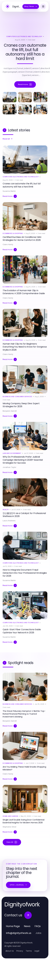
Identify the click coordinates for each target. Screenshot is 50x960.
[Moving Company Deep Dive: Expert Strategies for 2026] (25, 109)
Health (6, 509)
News (27, 926)
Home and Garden (10, 816)
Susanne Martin (9, 191)
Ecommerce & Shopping (13, 233)
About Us (9, 951)
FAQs (38, 926)
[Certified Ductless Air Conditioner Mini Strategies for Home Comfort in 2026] (25, 97)
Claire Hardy (8, 244)
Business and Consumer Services (17, 396)
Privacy (19, 951)
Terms (29, 951)
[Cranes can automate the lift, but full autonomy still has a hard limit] (10, 97)
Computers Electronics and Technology (24, 36)
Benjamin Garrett (10, 411)
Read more (23, 84)
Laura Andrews (9, 520)
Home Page (13, 926)
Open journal (17, 885)
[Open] (43, 6)
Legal (36, 951)
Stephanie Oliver (9, 827)
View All (9, 842)
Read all (6, 139)
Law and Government (12, 453)
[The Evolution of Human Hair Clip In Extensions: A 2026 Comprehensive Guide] (40, 97)
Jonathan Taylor (9, 467)
